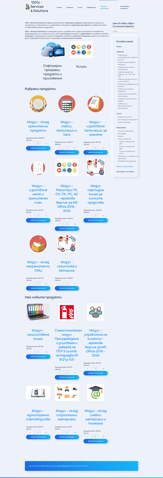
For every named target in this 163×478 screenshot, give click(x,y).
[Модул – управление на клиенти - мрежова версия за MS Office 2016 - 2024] (95, 312)
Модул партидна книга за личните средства (95, 194)
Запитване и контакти (125, 7)
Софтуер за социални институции (126, 68)
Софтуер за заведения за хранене (128, 85)
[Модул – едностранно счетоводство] (38, 392)
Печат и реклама (124, 122)
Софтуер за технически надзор (127, 100)
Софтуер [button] (69, 7)
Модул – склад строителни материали (67, 415)
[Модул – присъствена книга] (38, 312)
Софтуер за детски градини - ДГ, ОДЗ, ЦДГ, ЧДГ (127, 74)
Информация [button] (91, 7)
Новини (120, 136)
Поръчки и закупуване (104, 7)
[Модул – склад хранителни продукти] (38, 103)
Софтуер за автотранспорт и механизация (125, 106)
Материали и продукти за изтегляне (128, 157)
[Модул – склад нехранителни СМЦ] (38, 243)
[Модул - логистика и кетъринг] (67, 243)
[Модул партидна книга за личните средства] (95, 167)
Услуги (119, 113)
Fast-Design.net (63, 466)
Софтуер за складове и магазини (127, 63)
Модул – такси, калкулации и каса (67, 128)
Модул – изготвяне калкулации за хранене (95, 128)
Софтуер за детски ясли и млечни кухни (127, 80)
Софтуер (120, 52)
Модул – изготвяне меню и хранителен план (38, 194)
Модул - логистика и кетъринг (67, 266)
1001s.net (45, 466)
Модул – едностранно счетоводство (38, 415)
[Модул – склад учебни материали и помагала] (95, 392)
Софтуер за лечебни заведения (126, 90)
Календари (122, 134)
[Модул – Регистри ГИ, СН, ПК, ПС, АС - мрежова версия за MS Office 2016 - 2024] (67, 167)
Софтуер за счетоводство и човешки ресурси (128, 57)
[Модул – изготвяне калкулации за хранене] (95, 103)
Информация (121, 128)
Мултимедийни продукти (128, 120)
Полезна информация (126, 131)
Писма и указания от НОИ (127, 147)
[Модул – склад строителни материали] (67, 392)
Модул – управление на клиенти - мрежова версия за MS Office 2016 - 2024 (95, 342)
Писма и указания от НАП (127, 142)
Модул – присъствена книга (38, 334)
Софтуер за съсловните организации (127, 95)
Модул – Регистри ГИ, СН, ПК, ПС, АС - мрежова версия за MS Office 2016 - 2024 (67, 198)
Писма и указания (124, 139)
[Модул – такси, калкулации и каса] (67, 103)
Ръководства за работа (127, 161)
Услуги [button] (80, 7)
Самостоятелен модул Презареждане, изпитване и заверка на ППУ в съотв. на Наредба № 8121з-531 (68, 345)
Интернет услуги (125, 117)
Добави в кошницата (38, 148)
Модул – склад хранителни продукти (38, 126)
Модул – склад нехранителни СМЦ (38, 266)
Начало (59, 7)
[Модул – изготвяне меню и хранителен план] (38, 167)
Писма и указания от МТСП (127, 152)
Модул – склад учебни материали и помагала (96, 417)
